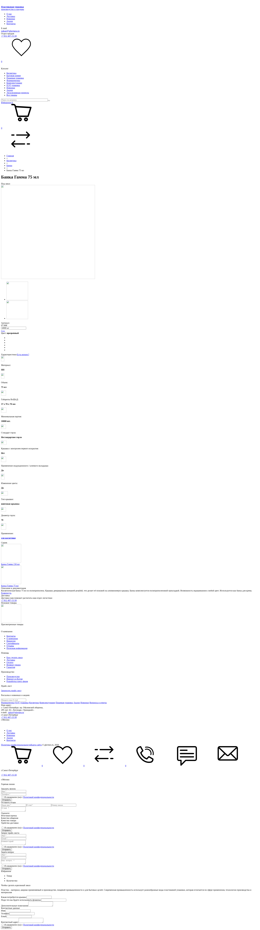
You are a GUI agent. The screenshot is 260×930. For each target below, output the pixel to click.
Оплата (9, 662)
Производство (13, 676)
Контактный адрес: (10, 922)
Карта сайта (36, 745)
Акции (9, 21)
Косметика (11, 73)
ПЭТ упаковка (13, 85)
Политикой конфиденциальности (38, 797)
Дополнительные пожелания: (14, 906)
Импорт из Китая (14, 679)
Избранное (7, 102)
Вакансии (11, 641)
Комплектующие (14, 83)
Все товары (11, 95)
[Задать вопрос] (227, 766)
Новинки (10, 19)
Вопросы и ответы (98, 703)
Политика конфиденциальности (16, 745)
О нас (9, 14)
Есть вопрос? (23, 354)
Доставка (10, 16)
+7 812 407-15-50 (9, 36)
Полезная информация (16, 648)
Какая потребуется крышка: (14, 897)
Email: (4, 916)
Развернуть (6, 593)
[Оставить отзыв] (187, 766)
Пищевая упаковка (15, 78)
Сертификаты (12, 643)
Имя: (3, 911)
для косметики (8, 538)
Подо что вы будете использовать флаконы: (21, 900)
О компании (12, 638)
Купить (3, 331)
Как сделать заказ (14, 657)
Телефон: (5, 913)
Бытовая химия (13, 75)
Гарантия (10, 667)
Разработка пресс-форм (17, 681)
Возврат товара (13, 665)
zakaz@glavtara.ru (10, 31)
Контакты (11, 24)
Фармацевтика (13, 80)
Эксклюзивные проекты (17, 93)
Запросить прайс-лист (11, 690)
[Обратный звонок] (146, 766)
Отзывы (10, 646)
